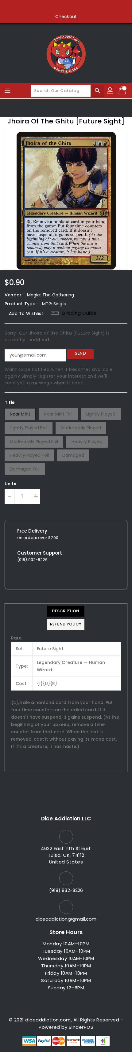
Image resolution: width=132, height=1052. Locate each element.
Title (10, 402)
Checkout (66, 16)
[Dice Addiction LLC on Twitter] (54, 7)
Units (11, 484)
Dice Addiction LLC (66, 818)
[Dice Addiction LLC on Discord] (89, 7)
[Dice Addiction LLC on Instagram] (66, 7)
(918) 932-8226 (66, 890)
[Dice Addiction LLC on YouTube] (77, 7)
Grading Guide (79, 313)
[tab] (65, 611)
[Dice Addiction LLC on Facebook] (42, 7)
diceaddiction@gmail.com (66, 919)
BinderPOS (81, 1027)
